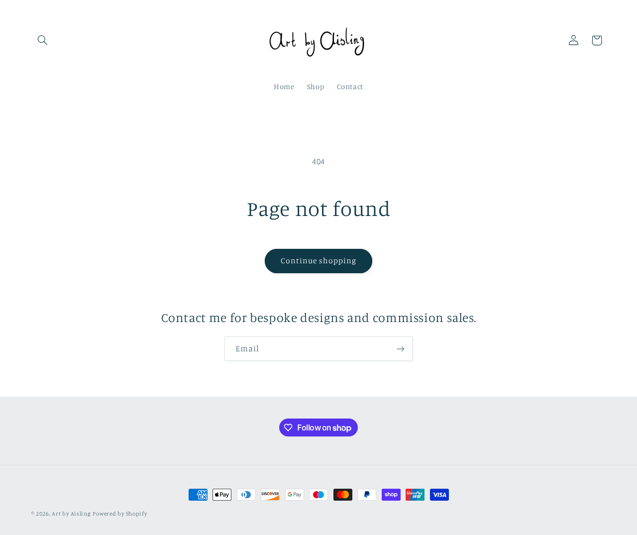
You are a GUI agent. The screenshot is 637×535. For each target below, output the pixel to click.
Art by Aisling (71, 513)
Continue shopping (319, 260)
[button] (42, 40)
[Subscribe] (400, 348)
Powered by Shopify (120, 513)
